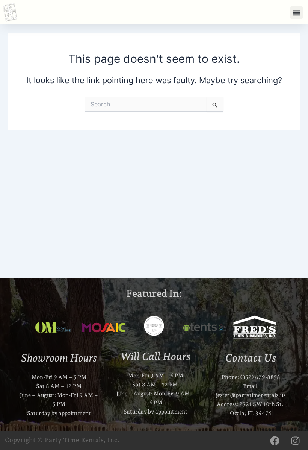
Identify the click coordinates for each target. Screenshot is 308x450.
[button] (296, 12)
